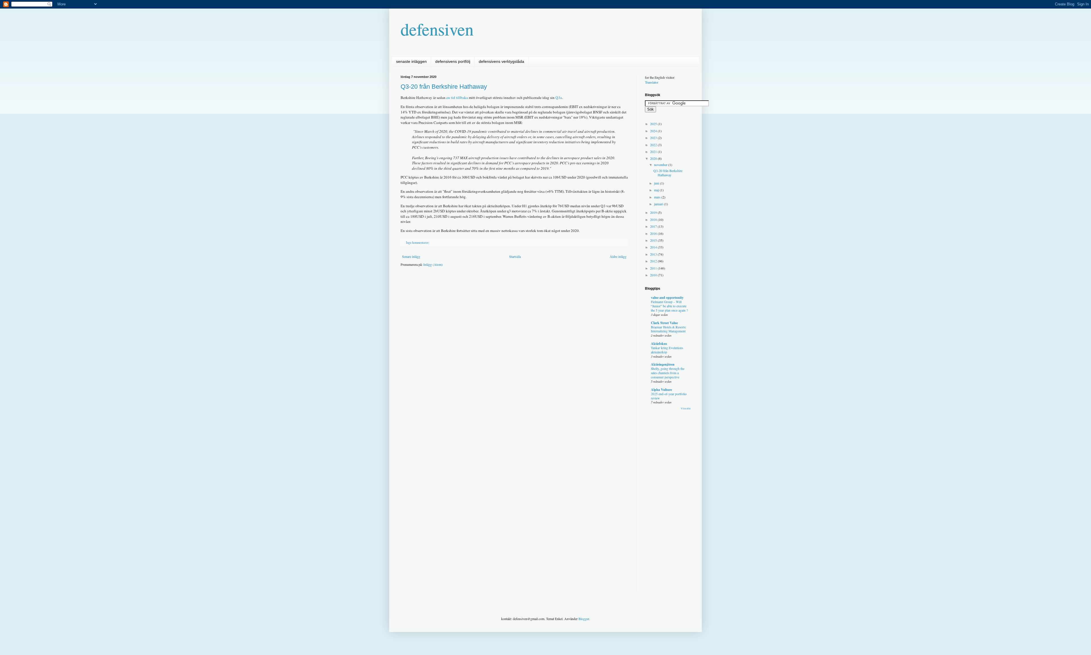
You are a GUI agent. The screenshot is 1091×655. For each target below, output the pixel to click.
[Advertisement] (504, 288)
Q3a (558, 97)
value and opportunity (667, 297)
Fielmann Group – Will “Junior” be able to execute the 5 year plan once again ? (669, 306)
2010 (654, 275)
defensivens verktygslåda (501, 61)
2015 (654, 240)
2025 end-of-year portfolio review (669, 396)
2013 (654, 254)
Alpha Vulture (661, 389)
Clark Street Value (664, 322)
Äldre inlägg (618, 256)
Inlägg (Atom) (433, 264)
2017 (654, 226)
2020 (654, 158)
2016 (654, 233)
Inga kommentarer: (418, 242)
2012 (654, 261)
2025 (654, 123)
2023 (654, 137)
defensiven (437, 29)
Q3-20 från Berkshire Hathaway (444, 86)
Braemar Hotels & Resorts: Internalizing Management (668, 329)
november (661, 164)
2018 (654, 219)
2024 (654, 130)
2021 (654, 151)
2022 (654, 144)
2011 (654, 268)
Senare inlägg (411, 256)
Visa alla (685, 408)
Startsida (515, 256)
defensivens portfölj (452, 61)
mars (657, 197)
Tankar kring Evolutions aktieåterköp (667, 350)
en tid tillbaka (457, 97)
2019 (654, 212)
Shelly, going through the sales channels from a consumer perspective (667, 372)
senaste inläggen (411, 61)
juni (657, 183)
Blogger (583, 618)
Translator (651, 82)
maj (657, 190)
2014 (654, 247)
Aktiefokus (659, 343)
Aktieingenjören (662, 364)
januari (659, 204)
